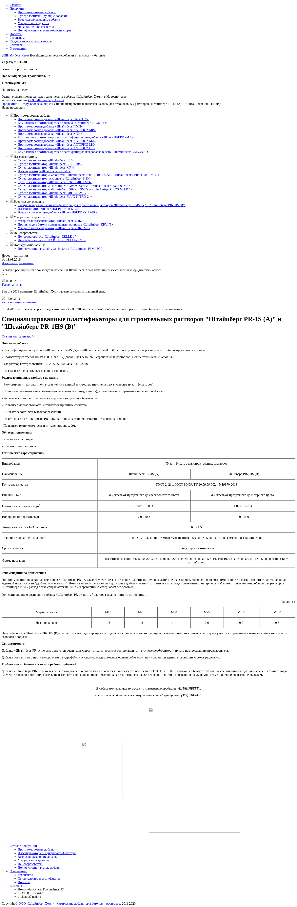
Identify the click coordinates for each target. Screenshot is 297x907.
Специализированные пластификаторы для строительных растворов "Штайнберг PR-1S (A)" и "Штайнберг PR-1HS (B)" (101, 205)
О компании (18, 48)
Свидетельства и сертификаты (31, 41)
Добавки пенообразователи (37, 26)
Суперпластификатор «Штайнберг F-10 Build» (50, 164)
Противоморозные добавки (37, 12)
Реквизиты (17, 37)
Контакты (16, 45)
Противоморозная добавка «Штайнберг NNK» (50, 133)
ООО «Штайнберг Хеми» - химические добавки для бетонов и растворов (69, 903)
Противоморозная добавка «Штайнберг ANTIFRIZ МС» (57, 144)
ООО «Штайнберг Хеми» (46, 100)
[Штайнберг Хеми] (16, 55)
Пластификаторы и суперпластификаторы (47, 853)
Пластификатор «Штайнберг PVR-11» (44, 171)
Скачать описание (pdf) (18, 336)
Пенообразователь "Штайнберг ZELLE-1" (47, 236)
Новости (16, 34)
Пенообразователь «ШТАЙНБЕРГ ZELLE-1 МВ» (52, 240)
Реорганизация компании (19, 302)
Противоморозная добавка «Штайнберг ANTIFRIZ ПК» (56, 148)
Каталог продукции (23, 845)
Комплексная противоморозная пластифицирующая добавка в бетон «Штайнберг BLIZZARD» (84, 152)
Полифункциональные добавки (39, 867)
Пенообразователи (30, 864)
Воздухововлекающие (35, 104)
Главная (15, 5)
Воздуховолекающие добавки (38, 856)
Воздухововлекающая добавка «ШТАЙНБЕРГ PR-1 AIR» (57, 212)
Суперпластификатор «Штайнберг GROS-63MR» (52, 193)
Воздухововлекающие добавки (39, 19)
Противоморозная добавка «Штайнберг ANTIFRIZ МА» (57, 141)
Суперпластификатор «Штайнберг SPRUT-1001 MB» (55, 182)
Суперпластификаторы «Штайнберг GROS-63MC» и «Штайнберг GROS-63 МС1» (75, 189)
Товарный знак (12, 284)
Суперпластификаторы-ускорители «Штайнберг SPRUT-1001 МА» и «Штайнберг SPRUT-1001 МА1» (88, 175)
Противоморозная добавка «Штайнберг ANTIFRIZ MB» (57, 130)
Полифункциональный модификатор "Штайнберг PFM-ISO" (60, 248)
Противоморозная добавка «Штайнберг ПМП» (50, 126)
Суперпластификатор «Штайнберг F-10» (46, 160)
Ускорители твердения (33, 23)
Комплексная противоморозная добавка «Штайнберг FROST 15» (63, 122)
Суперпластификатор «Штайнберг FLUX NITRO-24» (55, 196)
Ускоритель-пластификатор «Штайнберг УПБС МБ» (54, 228)
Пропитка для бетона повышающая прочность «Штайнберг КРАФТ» (65, 224)
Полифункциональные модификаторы (44, 30)
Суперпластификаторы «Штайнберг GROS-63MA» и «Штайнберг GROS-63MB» (74, 185)
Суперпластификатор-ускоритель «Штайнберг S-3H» (54, 178)
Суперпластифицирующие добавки (42, 16)
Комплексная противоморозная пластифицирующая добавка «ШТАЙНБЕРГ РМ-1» (75, 137)
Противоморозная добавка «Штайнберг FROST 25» (53, 119)
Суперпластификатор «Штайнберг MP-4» (46, 167)
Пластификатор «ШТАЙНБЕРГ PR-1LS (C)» (49, 208)
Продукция (17, 8)
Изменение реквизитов (18, 263)
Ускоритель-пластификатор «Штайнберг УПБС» (51, 221)
